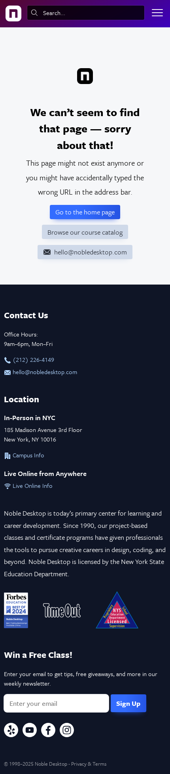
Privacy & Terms (88, 764)
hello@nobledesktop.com (44, 371)
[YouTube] (30, 731)
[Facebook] (48, 731)
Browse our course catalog (85, 232)
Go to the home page (85, 212)
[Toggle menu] (157, 13)
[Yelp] (11, 731)
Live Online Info (32, 485)
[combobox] (85, 13)
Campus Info (27, 455)
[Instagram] (67, 731)
